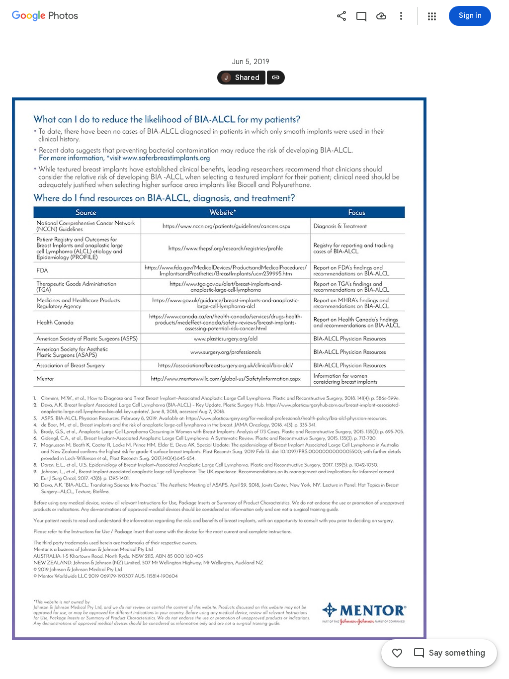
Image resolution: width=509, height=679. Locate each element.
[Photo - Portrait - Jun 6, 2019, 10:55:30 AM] (219, 368)
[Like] (397, 653)
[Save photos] (381, 16)
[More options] (401, 16)
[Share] (341, 16)
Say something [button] (457, 653)
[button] (432, 16)
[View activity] (361, 16)
